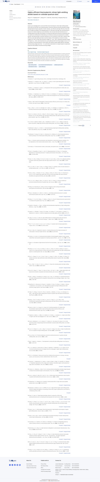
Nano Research (17, 4)
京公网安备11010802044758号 (55, 480)
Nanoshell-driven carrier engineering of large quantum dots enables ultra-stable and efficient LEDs (82, 68)
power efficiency (42, 66)
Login (88, 1)
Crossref (61, 85)
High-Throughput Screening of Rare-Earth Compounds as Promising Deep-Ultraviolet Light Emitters (82, 89)
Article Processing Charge (46, 471)
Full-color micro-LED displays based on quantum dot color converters (82, 53)
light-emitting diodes (32, 64)
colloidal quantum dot (58, 64)
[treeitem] (17, 13)
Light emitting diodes (77, 39)
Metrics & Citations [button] (77, 42)
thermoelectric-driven (33, 66)
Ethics (42, 467)
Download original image (42, 52)
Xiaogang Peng (61, 17)
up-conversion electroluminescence (45, 64)
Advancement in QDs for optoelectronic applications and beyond (80, 81)
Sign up (96, 1)
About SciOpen (29, 463)
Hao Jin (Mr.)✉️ (67, 467)
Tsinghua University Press (31, 467)
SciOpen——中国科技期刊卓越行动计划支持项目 (64, 474)
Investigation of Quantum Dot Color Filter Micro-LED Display (82, 75)
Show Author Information (33, 19)
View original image (32, 52)
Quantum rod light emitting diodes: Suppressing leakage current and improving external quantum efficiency (82, 60)
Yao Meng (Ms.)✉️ (67, 463)
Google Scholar (67, 85)
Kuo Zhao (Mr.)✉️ (68, 465)
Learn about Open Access (31, 465)
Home (12, 4)
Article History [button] (76, 44)
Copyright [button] (75, 47)
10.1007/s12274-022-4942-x (80, 26)
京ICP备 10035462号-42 (44, 480)
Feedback (57, 472)
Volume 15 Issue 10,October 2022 (76, 23)
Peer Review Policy (44, 465)
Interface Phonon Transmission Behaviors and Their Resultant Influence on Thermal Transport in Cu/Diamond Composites (82, 117)
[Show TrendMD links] (90, 125)
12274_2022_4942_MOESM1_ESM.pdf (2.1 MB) (38, 74)
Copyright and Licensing (45, 469)
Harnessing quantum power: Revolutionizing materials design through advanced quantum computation (81, 97)
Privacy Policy (43, 463)
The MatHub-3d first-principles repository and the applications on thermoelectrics (81, 104)
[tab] (82, 42)
